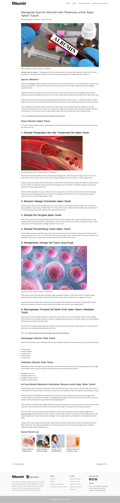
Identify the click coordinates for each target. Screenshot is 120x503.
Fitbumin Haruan (75, 479)
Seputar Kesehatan (84, 3)
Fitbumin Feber (75, 481)
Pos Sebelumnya (18, 464)
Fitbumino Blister (26, 413)
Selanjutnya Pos (102, 464)
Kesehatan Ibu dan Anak (99, 3)
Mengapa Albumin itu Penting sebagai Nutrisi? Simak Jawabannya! (48, 333)
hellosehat (32, 83)
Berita (74, 3)
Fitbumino (73, 489)
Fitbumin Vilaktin (75, 484)
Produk (68, 3)
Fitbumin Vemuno (75, 487)
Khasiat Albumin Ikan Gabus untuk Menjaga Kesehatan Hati (46, 116)
